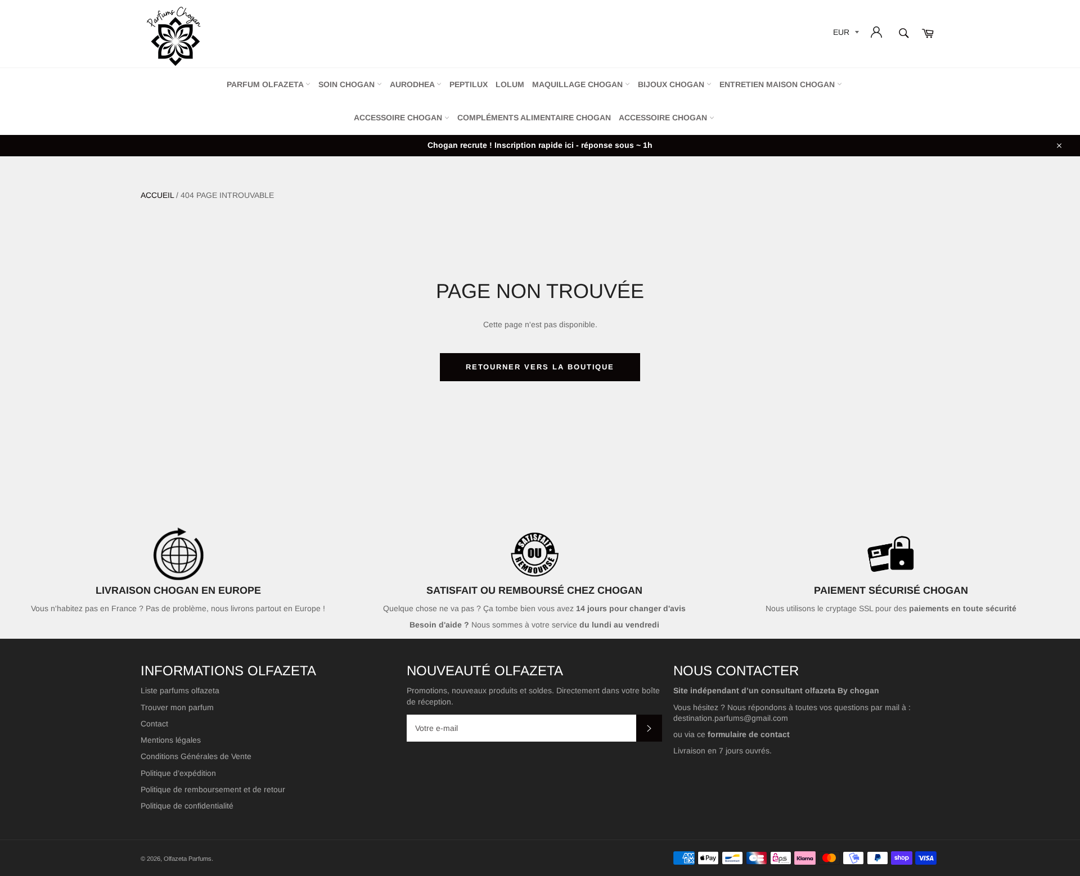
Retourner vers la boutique (540, 367)
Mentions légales (171, 739)
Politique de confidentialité (187, 805)
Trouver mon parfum (177, 707)
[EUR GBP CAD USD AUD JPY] (845, 34)
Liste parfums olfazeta (180, 690)
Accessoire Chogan (399, 117)
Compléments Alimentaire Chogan (534, 117)
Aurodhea (413, 84)
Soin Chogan (347, 84)
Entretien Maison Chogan (778, 84)
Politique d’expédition (178, 773)
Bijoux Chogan (672, 84)
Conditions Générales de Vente (196, 756)
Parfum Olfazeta (266, 84)
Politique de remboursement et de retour (213, 789)
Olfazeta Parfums (188, 858)
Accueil (157, 195)
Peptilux (468, 84)
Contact (154, 723)
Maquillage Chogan (578, 84)
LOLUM (510, 84)
